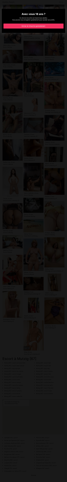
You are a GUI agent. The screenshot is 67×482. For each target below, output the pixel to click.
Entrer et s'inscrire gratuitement (33, 26)
